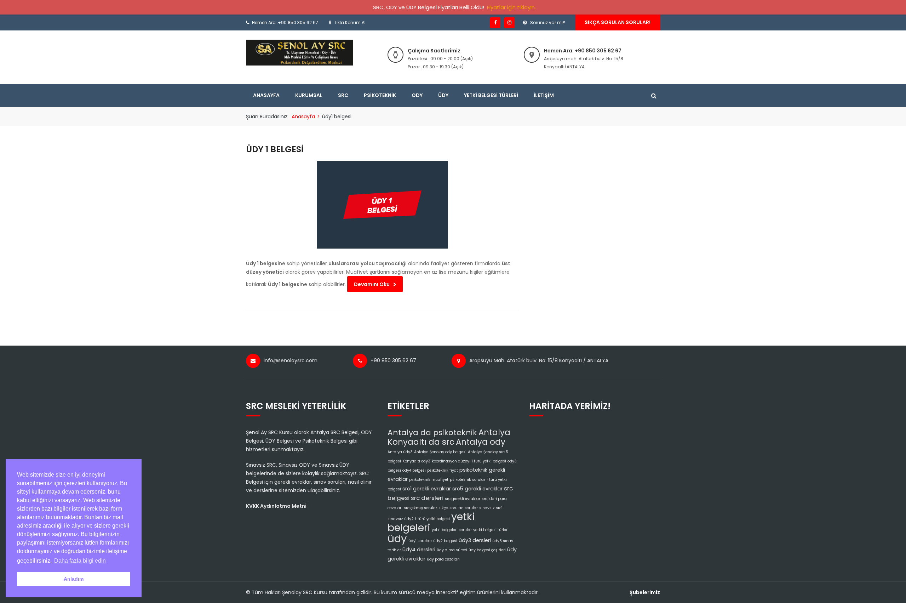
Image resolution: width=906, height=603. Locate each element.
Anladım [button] (74, 579)
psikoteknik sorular (467, 479)
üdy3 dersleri (475, 540)
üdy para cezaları (443, 559)
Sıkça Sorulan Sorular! (617, 22)
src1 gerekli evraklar (426, 488)
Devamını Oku (372, 284)
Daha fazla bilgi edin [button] (80, 561)
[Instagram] (509, 22)
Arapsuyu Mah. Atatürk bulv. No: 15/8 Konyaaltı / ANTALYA (538, 360)
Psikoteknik (380, 95)
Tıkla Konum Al (350, 22)
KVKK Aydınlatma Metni (276, 506)
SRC (343, 95)
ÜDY (443, 95)
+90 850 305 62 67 (393, 360)
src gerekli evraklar (462, 498)
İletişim (544, 95)
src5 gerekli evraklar (477, 488)
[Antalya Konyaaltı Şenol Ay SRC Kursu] (299, 52)
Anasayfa (266, 95)
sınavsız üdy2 (401, 519)
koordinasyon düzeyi (451, 461)
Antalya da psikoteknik (432, 432)
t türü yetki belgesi (432, 519)
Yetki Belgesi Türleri (491, 95)
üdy (397, 538)
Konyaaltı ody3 (416, 461)
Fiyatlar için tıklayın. (511, 7)
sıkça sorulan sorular (458, 508)
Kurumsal (308, 95)
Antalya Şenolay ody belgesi (440, 452)
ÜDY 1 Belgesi (275, 149)
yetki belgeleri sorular (452, 530)
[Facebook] (495, 22)
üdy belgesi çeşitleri (487, 550)
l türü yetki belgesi (489, 461)
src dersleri (427, 498)
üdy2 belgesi (445, 541)
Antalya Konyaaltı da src (449, 437)
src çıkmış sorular (420, 508)
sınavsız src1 (491, 508)
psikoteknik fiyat (442, 470)
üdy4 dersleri (418, 549)
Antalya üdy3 (400, 452)
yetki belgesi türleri (491, 530)
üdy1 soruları (420, 541)
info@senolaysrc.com (290, 360)
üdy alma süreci (452, 550)
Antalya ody (480, 442)
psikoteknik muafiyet (428, 479)
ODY (417, 95)
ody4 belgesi (414, 470)
